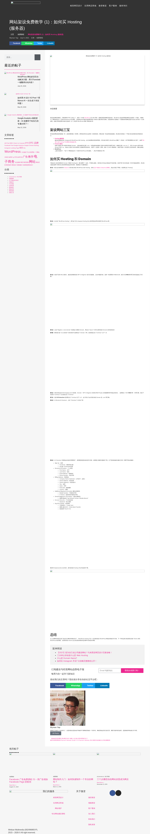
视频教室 (91, 803)
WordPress (12, 151)
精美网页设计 (76, 6)
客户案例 (113, 6)
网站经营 (11, 189)
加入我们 (91, 814)
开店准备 (11, 183)
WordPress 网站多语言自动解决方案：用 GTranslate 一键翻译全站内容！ (29, 79)
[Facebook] (112, 793)
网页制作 (8, 165)
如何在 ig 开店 (13, 157)
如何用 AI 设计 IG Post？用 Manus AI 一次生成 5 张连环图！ (29, 100)
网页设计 (14, 165)
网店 (22, 162)
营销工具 (11, 192)
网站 (32, 162)
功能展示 (11, 182)
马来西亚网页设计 (28, 165)
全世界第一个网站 (34, 152)
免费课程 (21, 34)
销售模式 (19, 165)
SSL (24, 148)
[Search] (37, 57)
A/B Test (6, 143)
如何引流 (19, 157)
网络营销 (11, 191)
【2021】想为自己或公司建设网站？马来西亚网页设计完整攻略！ (84, 652)
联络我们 (91, 819)
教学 (31, 156)
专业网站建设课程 (58, 814)
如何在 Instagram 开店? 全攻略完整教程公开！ (77, 661)
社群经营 (11, 185)
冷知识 (6, 157)
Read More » (12, 785)
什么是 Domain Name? (67, 658)
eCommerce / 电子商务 (15, 176)
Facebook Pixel (8, 145)
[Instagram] (118, 793)
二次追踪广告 (25, 152)
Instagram (7, 148)
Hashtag (36, 145)
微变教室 (103, 6)
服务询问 (123, 6)
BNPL (11, 143)
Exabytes (66, 167)
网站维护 (58, 808)
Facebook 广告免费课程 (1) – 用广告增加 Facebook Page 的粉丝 (28, 780)
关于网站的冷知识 (14, 180)
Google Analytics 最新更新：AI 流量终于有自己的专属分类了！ (28, 121)
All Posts (55, 733)
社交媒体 (17, 162)
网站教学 (11, 187)
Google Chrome (28, 145)
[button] (15, 43)
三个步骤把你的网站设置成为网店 (113, 779)
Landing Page (15, 148)
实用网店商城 (90, 6)
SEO (21, 148)
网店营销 (26, 162)
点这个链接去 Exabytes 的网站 (101, 167)
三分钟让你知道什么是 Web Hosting (72, 655)
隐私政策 (91, 824)
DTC (27, 143)
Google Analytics (19, 145)
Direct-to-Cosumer (19, 143)
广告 (25, 156)
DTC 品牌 (34, 142)
